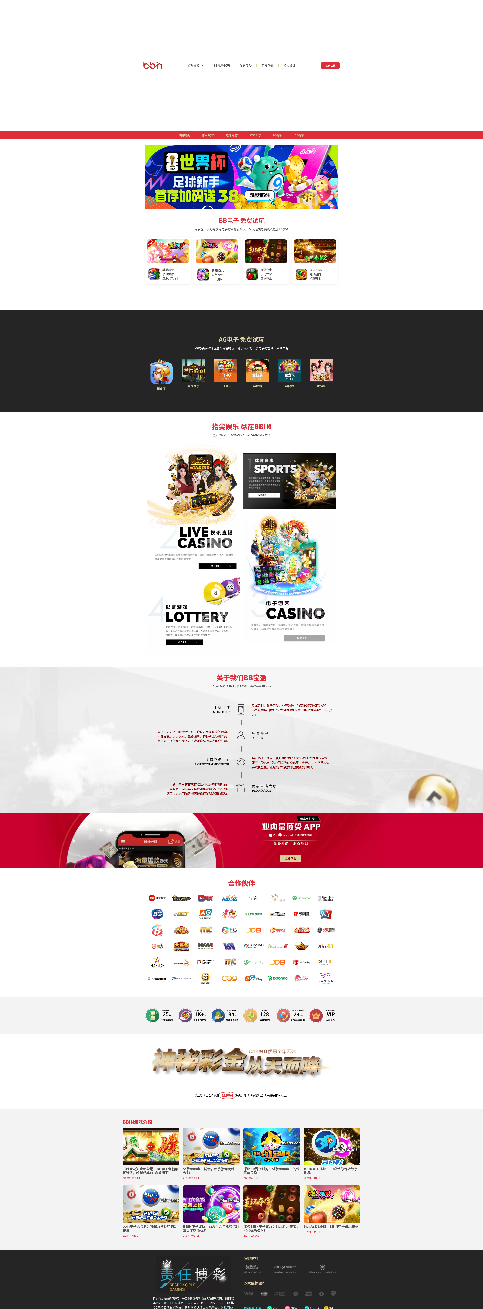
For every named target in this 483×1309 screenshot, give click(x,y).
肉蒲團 (321, 386)
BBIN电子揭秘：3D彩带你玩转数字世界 (331, 1170)
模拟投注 (289, 65)
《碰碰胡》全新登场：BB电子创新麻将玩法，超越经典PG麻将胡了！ (150, 1170)
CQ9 (165, 1303)
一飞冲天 (225, 386)
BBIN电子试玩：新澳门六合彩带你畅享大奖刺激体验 (211, 1228)
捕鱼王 (161, 388)
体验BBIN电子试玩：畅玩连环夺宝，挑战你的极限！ (271, 1228)
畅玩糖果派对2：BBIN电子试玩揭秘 (331, 1226)
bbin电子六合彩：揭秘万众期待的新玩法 (150, 1228)
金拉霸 (257, 386)
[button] (237, 208)
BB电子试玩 (221, 65)
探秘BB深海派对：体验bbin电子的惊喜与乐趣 (271, 1170)
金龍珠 (289, 386)
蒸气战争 (193, 386)
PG (158, 1303)
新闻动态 (267, 65)
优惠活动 (246, 65)
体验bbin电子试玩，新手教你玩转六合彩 (210, 1170)
